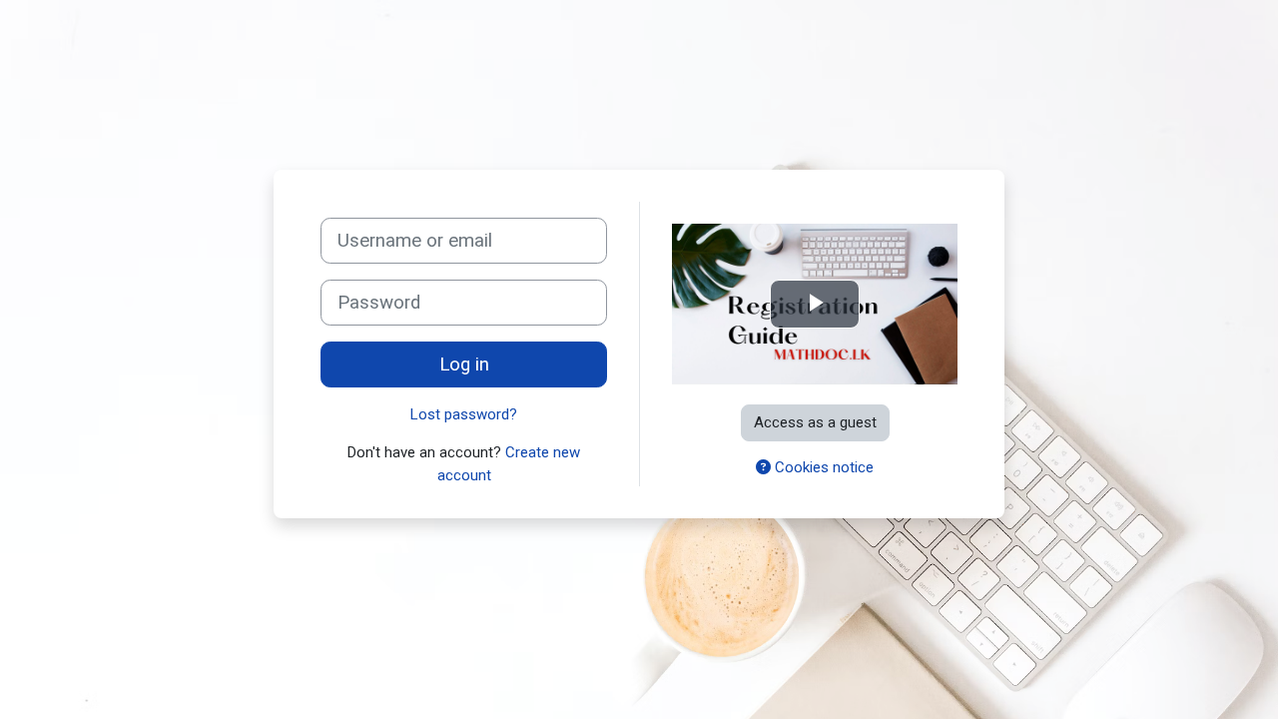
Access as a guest (815, 422)
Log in (464, 364)
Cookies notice (822, 467)
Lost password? (463, 414)
